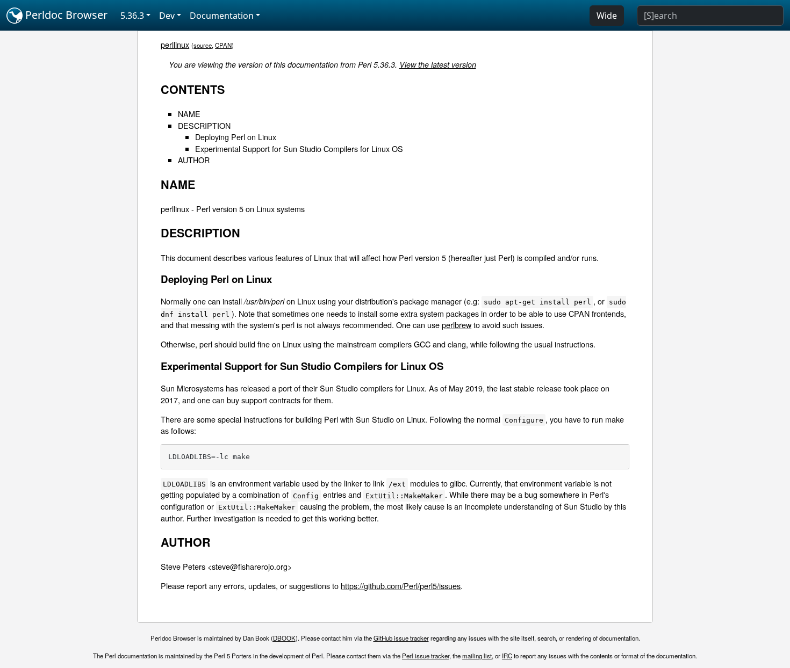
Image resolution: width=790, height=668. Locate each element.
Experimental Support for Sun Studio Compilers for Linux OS (299, 148)
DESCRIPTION (204, 125)
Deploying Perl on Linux (235, 136)
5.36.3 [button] (132, 15)
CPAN (223, 45)
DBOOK (284, 638)
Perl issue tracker (425, 655)
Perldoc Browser (65, 15)
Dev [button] (167, 15)
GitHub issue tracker (401, 638)
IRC (507, 655)
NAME (189, 113)
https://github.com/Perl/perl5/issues (401, 585)
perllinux (175, 44)
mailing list (477, 655)
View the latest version (437, 64)
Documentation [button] (222, 15)
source (202, 45)
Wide (607, 15)
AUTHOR (194, 159)
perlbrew (456, 324)
